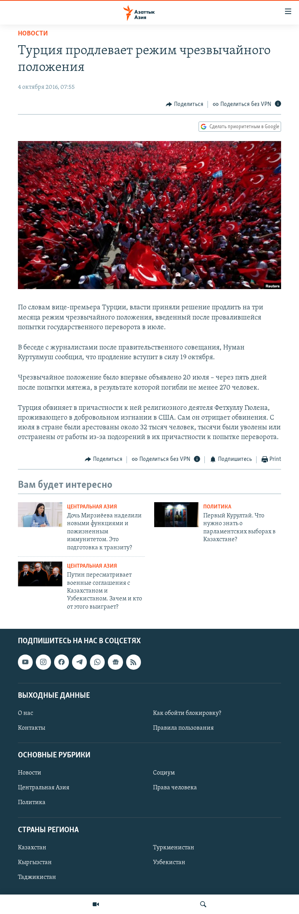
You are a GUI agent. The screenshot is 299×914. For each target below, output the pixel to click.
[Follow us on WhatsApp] (97, 662)
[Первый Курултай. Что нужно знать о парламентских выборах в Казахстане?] (176, 514)
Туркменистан (173, 848)
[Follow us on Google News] (115, 662)
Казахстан (32, 848)
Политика (217, 507)
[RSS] (133, 662)
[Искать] (203, 904)
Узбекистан (169, 862)
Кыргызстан (35, 862)
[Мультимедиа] (95, 904)
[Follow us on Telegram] (79, 662)
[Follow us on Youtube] (25, 662)
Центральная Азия (92, 507)
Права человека (175, 788)
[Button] (184, 104)
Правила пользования (183, 728)
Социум (164, 773)
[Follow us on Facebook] (61, 662)
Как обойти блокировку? (187, 713)
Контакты (31, 728)
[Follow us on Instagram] (43, 662)
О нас (25, 713)
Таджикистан (37, 877)
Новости (33, 33)
